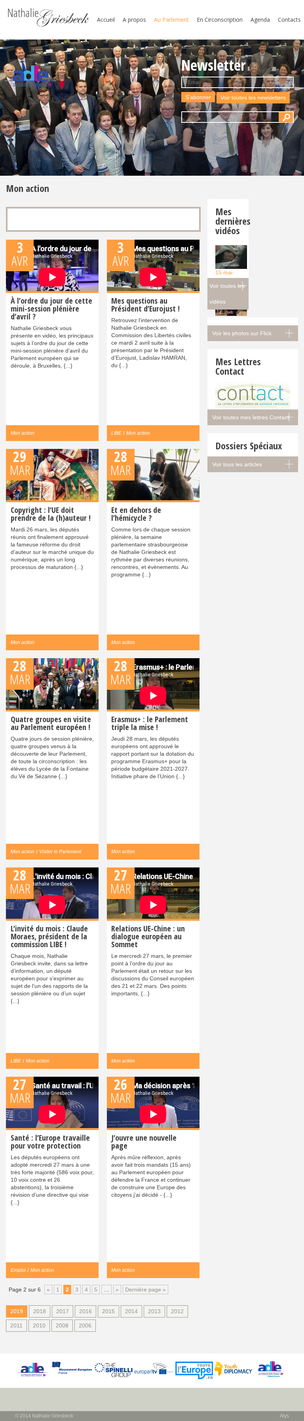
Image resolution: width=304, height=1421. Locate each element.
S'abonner (198, 97)
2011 (16, 1325)
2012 (177, 1311)
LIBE (116, 433)
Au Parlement (171, 19)
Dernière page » (145, 1289)
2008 (62, 1325)
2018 (39, 1311)
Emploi (18, 1270)
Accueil (106, 19)
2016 (85, 1311)
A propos (134, 19)
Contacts (289, 19)
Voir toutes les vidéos (227, 294)
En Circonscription (220, 19)
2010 (39, 1325)
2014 (131, 1311)
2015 (108, 1311)
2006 (85, 1325)
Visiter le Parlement (60, 851)
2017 (62, 1311)
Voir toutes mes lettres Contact (250, 417)
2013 (154, 1311)
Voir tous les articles (237, 464)
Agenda (260, 19)
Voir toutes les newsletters (253, 97)
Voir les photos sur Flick (242, 333)
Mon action (22, 433)
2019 (16, 1311)
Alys (284, 1416)
